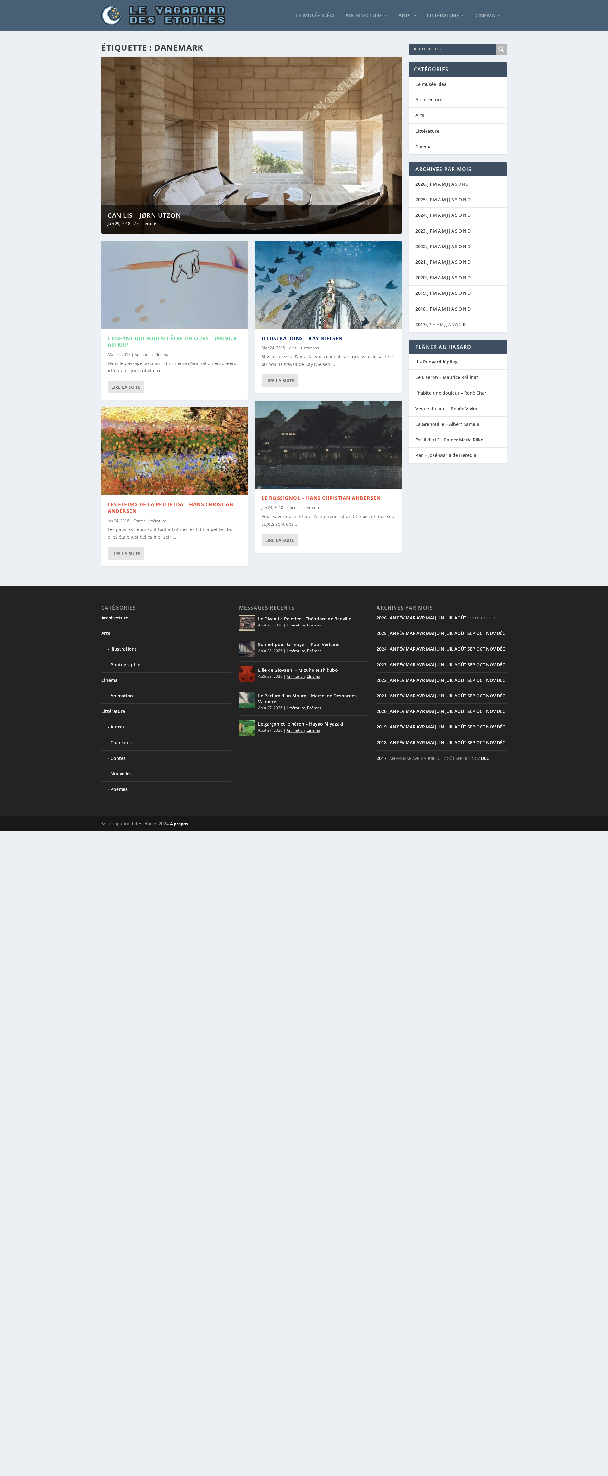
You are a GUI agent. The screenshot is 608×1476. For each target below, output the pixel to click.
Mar (410, 618)
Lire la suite (126, 387)
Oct (480, 633)
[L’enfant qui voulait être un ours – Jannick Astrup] (174, 285)
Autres (118, 727)
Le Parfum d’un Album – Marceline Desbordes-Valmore (308, 698)
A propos (179, 823)
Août (460, 618)
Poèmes (119, 789)
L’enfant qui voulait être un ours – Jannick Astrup (172, 342)
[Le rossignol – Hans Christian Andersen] (328, 444)
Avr (420, 618)
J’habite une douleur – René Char (450, 393)
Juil (449, 618)
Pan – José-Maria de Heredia (445, 455)
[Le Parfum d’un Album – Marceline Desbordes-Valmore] (247, 700)
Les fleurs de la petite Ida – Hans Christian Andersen (171, 508)
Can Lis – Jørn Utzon (144, 215)
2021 (420, 262)
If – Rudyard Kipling (436, 362)
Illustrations (308, 347)
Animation (144, 354)
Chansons (121, 743)
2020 (420, 277)
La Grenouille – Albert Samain (447, 424)
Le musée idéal (316, 16)
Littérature (443, 16)
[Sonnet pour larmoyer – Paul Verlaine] (247, 649)
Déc (501, 633)
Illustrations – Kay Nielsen (302, 338)
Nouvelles (121, 774)
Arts (404, 16)
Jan (392, 618)
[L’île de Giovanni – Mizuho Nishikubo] (247, 674)
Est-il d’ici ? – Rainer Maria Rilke (449, 440)
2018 (420, 309)
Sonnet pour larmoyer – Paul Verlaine (298, 644)
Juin (439, 618)
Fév (401, 618)
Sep (471, 633)
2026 (420, 184)
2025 (420, 199)
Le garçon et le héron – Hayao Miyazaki (300, 724)
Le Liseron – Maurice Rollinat (446, 377)
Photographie (125, 665)
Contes (139, 520)
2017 (420, 324)
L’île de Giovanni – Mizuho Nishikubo (298, 670)
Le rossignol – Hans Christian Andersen (321, 498)
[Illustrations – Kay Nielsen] (328, 285)
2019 (420, 293)
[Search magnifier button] (501, 49)
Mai (430, 618)
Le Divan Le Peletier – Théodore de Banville (304, 619)
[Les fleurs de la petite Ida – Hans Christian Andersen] (174, 451)
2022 (420, 246)
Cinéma (485, 16)
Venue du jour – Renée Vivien (446, 409)
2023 (420, 231)
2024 (420, 215)
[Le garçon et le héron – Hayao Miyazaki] (247, 728)
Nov (491, 633)
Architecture (363, 16)
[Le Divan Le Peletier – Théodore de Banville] (247, 623)
